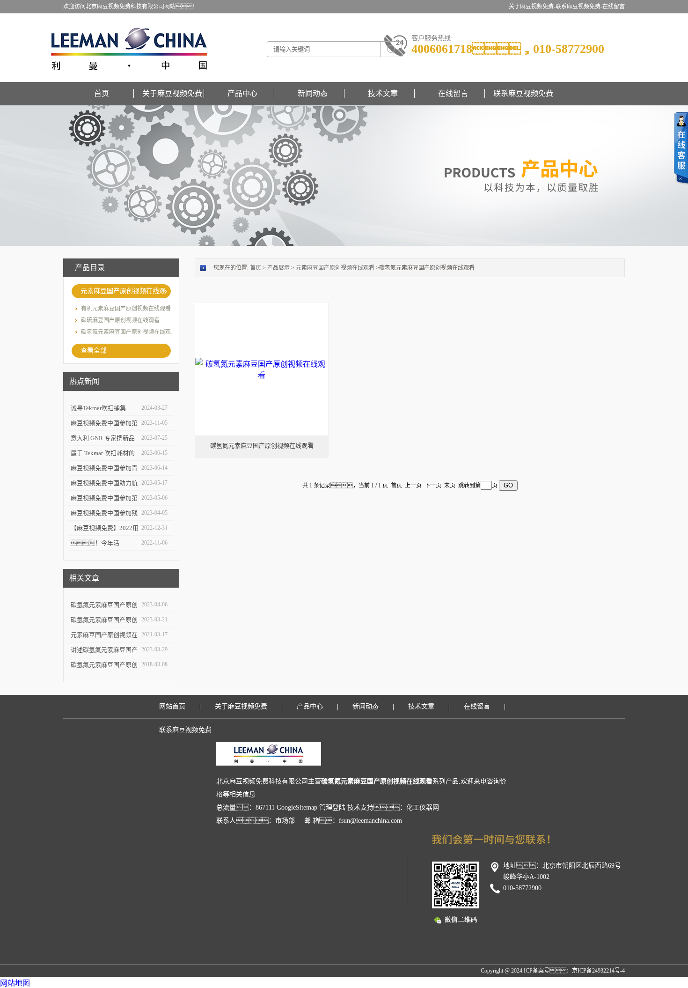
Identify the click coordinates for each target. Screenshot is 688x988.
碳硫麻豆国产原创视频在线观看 (120, 320)
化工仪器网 (422, 807)
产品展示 (278, 268)
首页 (101, 93)
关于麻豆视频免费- (532, 6)
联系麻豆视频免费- (579, 6)
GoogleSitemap (297, 807)
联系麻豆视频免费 (523, 93)
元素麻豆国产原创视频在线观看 (123, 293)
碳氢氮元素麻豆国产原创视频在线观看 (262, 445)
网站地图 (15, 983)
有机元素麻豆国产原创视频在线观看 (126, 308)
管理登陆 (332, 807)
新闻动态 (313, 93)
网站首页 (172, 706)
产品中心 (242, 93)
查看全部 (94, 350)
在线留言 (613, 6)
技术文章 (383, 93)
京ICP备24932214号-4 (598, 970)
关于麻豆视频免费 (172, 93)
